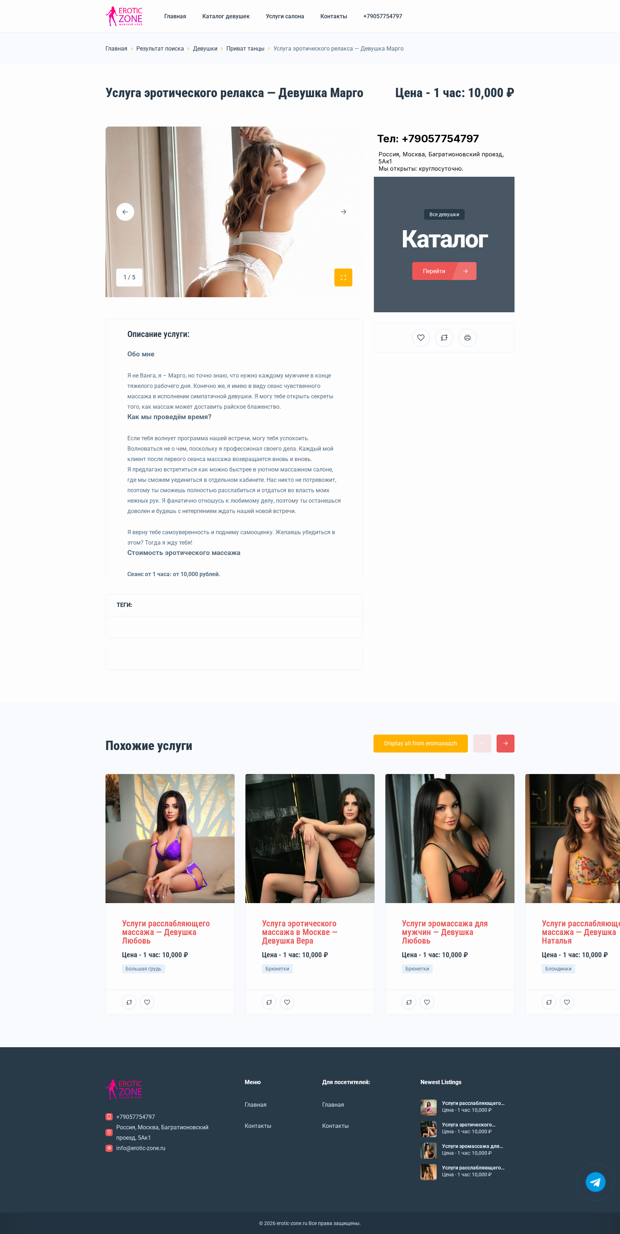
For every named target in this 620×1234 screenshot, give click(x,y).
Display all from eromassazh (420, 743)
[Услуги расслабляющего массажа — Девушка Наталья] (429, 1172)
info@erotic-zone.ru (140, 1148)
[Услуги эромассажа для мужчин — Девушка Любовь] (429, 1151)
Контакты (333, 16)
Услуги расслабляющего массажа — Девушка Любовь (477, 1103)
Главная (175, 16)
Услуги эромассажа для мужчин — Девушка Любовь (475, 1146)
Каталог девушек (226, 16)
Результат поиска (160, 48)
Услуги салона (285, 16)
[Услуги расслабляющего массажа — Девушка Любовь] (429, 1108)
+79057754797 (382, 16)
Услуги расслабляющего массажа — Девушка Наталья (477, 1167)
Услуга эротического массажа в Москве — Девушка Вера (467, 1124)
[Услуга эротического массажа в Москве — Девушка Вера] (429, 1129)
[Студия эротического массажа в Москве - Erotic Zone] (124, 16)
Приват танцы (245, 48)
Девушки (205, 48)
